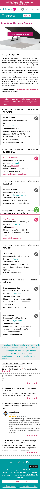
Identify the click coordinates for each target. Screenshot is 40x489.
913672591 (15, 261)
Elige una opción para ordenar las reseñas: (17, 363)
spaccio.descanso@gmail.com (15, 174)
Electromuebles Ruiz (11, 288)
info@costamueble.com (12, 334)
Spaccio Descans (10, 157)
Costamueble (8, 315)
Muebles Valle (9, 117)
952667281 (15, 323)
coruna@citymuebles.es (12, 238)
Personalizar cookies (28, 486)
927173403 (15, 197)
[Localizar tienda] (36, 118)
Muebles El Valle (10, 189)
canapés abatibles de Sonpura (27, 89)
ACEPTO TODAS (20, 481)
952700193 (15, 296)
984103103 (15, 128)
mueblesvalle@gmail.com (13, 142)
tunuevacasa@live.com (12, 272)
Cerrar (33, 466)
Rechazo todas (9, 486)
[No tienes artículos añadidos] (37, 10)
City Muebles (8, 219)
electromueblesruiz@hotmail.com (16, 307)
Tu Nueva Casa (9, 253)
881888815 (15, 227)
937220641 (15, 166)
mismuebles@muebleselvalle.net (16, 203)
